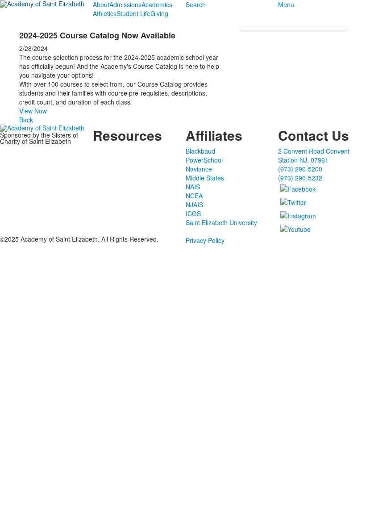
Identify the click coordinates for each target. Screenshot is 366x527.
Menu (286, 4)
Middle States (205, 177)
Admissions (125, 4)
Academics (156, 4)
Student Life (133, 13)
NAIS (193, 186)
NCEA (194, 195)
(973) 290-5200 (300, 168)
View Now (33, 110)
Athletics (104, 13)
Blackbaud (200, 150)
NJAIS (194, 204)
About (101, 4)
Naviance (199, 168)
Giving (159, 13)
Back (26, 119)
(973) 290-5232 (300, 177)
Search (196, 4)
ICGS (193, 213)
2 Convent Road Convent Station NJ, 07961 (313, 155)
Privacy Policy (205, 240)
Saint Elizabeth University (221, 222)
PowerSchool (204, 159)
